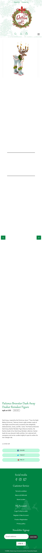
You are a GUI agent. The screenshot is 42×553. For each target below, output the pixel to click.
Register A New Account (21, 515)
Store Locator (21, 499)
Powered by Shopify (32, 551)
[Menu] (38, 34)
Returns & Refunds (21, 495)
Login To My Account (21, 511)
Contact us (25, 2)
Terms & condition (21, 491)
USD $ (20, 543)
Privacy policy (21, 524)
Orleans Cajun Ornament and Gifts (18, 551)
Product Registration (21, 519)
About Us (17, 2)
